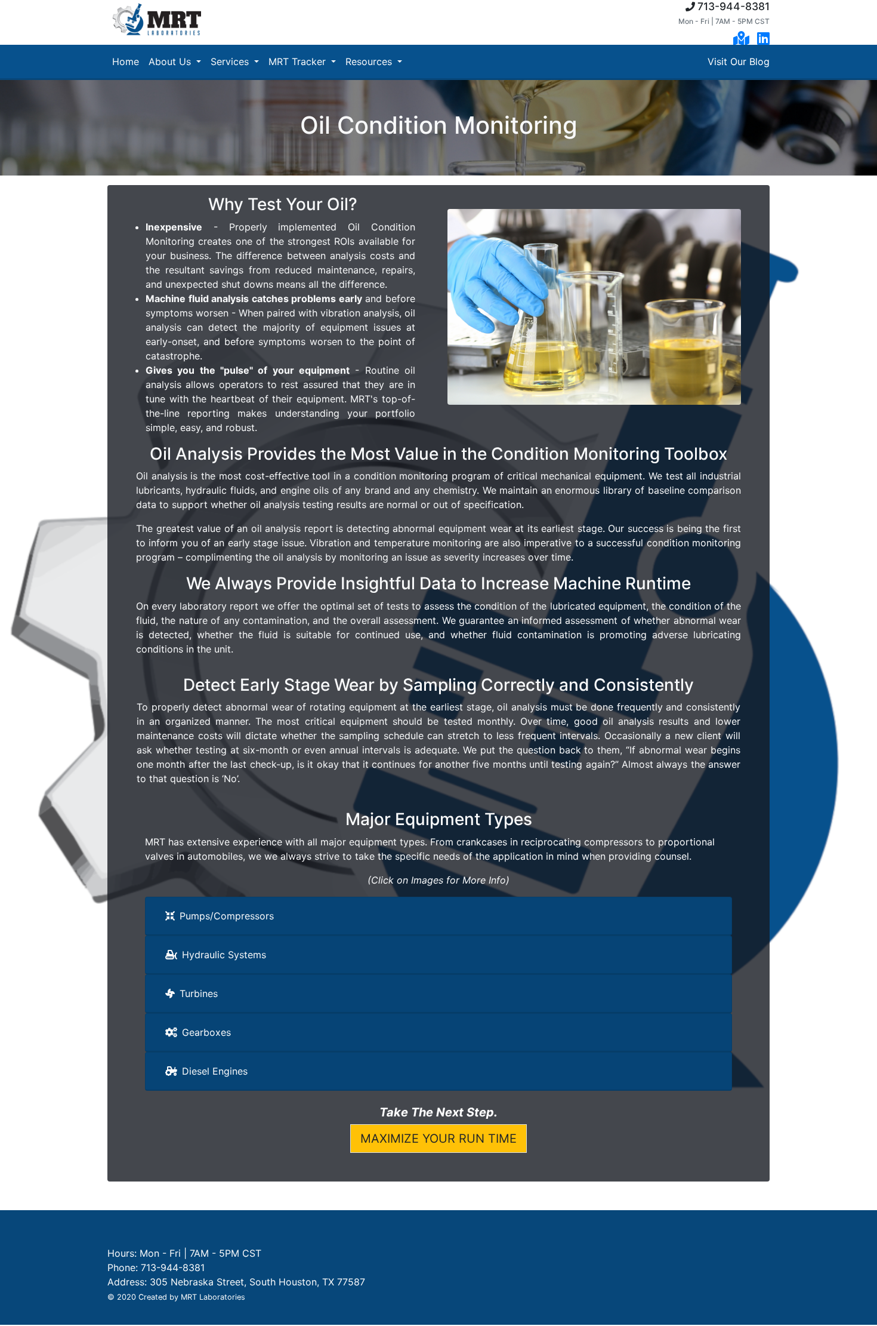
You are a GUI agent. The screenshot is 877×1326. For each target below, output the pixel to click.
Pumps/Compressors (227, 916)
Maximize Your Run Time (438, 1138)
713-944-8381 (733, 6)
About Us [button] (171, 61)
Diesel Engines (215, 1071)
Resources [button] (370, 61)
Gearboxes (206, 1032)
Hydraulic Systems (224, 955)
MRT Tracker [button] (298, 61)
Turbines (199, 993)
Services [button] (231, 61)
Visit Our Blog (739, 61)
